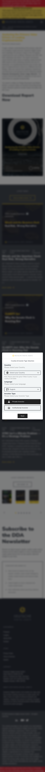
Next (22, 416)
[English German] (22, 389)
